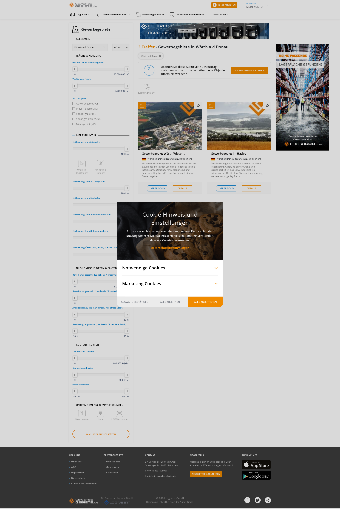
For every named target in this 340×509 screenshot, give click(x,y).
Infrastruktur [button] (86, 135)
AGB (73, 467)
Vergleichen (158, 188)
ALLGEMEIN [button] (83, 39)
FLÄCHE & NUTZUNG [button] (88, 55)
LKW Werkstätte (119, 419)
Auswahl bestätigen (134, 302)
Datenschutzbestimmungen (170, 248)
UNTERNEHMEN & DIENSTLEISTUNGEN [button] (100, 405)
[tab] (100, 39)
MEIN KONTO (254, 7)
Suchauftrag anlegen (249, 70)
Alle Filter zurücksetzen (101, 434)
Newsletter (112, 472)
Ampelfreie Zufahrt (100, 171)
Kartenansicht (146, 92)
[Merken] (198, 106)
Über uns (76, 461)
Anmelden (251, 3)
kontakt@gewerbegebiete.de (160, 475)
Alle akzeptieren (205, 302)
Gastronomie (82, 419)
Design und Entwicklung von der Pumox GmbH (170, 502)
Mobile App (112, 467)
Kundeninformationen (84, 483)
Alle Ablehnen (170, 302)
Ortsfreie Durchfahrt (81, 171)
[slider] (75, 69)
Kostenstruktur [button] (87, 344)
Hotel (100, 419)
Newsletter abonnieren (206, 474)
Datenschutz (78, 478)
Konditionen (113, 461)
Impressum (77, 472)
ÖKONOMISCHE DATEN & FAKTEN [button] (96, 268)
